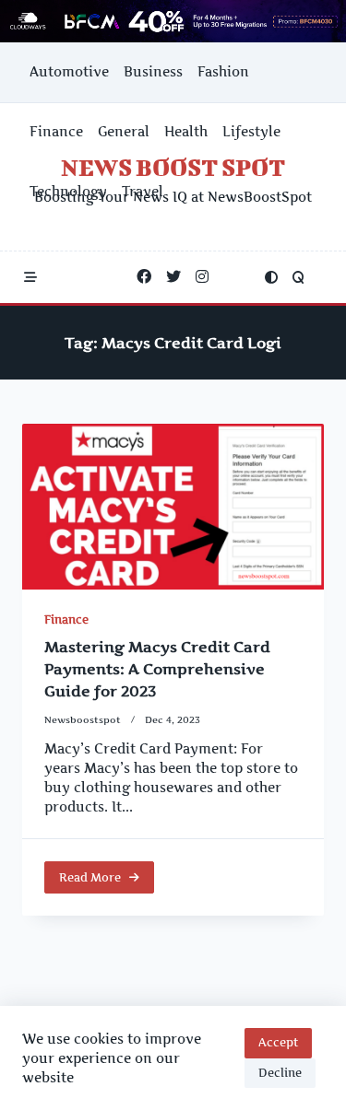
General (123, 131)
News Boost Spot (173, 167)
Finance (56, 131)
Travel (142, 191)
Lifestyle (251, 131)
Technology (68, 191)
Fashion (223, 71)
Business (153, 71)
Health (186, 131)
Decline (280, 1073)
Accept (278, 1042)
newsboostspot (82, 720)
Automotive (69, 71)
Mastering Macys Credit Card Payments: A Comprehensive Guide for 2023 (157, 668)
